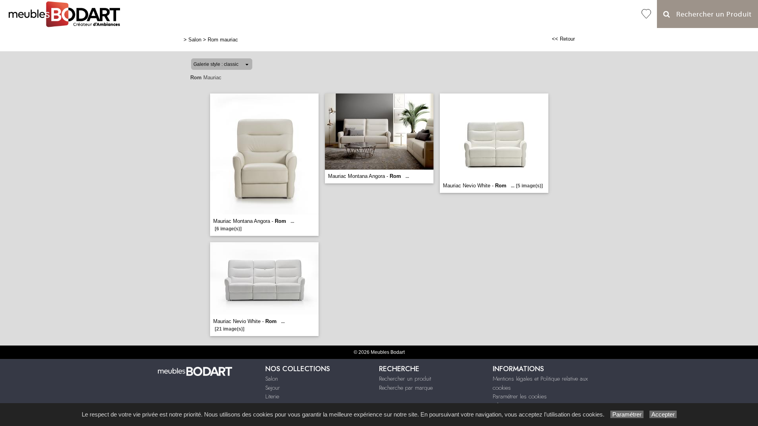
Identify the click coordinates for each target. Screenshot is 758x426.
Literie (272, 396)
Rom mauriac (223, 40)
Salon (194, 40)
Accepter (663, 414)
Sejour (272, 387)
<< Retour (563, 39)
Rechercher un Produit (711, 14)
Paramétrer (627, 414)
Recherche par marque (406, 387)
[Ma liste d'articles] (646, 14)
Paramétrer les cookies (520, 396)
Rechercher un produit (405, 378)
